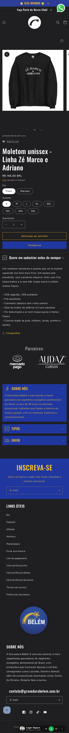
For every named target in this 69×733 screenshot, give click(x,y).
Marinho (25, 191)
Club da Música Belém (18, 572)
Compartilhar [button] (13, 333)
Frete (4, 180)
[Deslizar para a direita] (41, 129)
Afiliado (10, 529)
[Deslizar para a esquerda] (27, 129)
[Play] (51, 728)
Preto (9, 191)
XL (37, 203)
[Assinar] (58, 490)
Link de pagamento (16, 558)
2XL (49, 203)
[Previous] (45, 728)
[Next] (56, 728)
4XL (20, 211)
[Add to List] (61, 40)
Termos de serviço (16, 587)
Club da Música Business (20, 580)
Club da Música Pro (16, 565)
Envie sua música (15, 551)
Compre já (34, 245)
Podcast (10, 522)
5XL (33, 211)
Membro (11, 536)
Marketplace (13, 544)
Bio (8, 515)
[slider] (42, 732)
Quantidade (8, 218)
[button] (4, 22)
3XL (8, 211)
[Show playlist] (22, 728)
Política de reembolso (18, 594)
